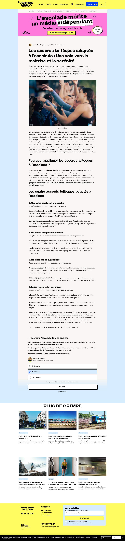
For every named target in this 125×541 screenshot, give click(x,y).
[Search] (72, 4)
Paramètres (106, 538)
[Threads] (25, 513)
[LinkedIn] (30, 513)
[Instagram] (22, 513)
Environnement (23, 433)
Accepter (116, 538)
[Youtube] (33, 513)
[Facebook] (28, 513)
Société (51, 479)
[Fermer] (123, 538)
